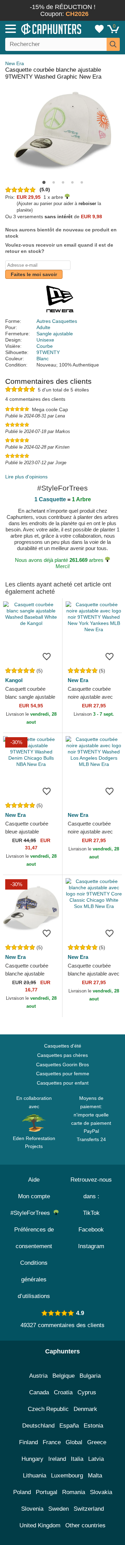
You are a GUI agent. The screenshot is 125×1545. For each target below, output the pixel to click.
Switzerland (89, 1509)
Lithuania (34, 1475)
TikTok (91, 1213)
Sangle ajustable (54, 333)
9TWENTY (48, 352)
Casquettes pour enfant (63, 1083)
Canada (39, 1392)
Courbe (44, 346)
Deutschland (38, 1425)
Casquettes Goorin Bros (62, 1064)
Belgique (63, 1375)
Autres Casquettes (56, 321)
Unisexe (45, 340)
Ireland (57, 1459)
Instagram (91, 1246)
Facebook (91, 1229)
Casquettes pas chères (62, 1055)
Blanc (42, 358)
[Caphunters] (36, 28)
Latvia (96, 1459)
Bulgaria (90, 1375)
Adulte (43, 327)
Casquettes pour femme (62, 1073)
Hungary (32, 1459)
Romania (73, 1492)
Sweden (58, 1509)
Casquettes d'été (62, 1046)
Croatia (63, 1392)
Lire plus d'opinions (26, 476)
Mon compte (34, 1196)
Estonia (93, 1425)
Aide (34, 1179)
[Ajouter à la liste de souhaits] (46, 656)
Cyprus (86, 1392)
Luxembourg (67, 1475)
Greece (96, 1442)
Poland (22, 1492)
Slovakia (101, 1492)
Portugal (46, 1492)
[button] (43, 182)
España (69, 1425)
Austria (38, 1375)
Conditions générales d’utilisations (34, 1279)
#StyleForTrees (31, 1213)
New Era (14, 63)
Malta (95, 1475)
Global (74, 1442)
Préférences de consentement (34, 1238)
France (52, 1442)
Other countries (85, 1525)
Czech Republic (48, 1409)
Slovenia (32, 1509)
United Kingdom (39, 1525)
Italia (77, 1459)
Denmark (85, 1409)
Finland (28, 1442)
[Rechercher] (113, 44)
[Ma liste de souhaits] (99, 29)
